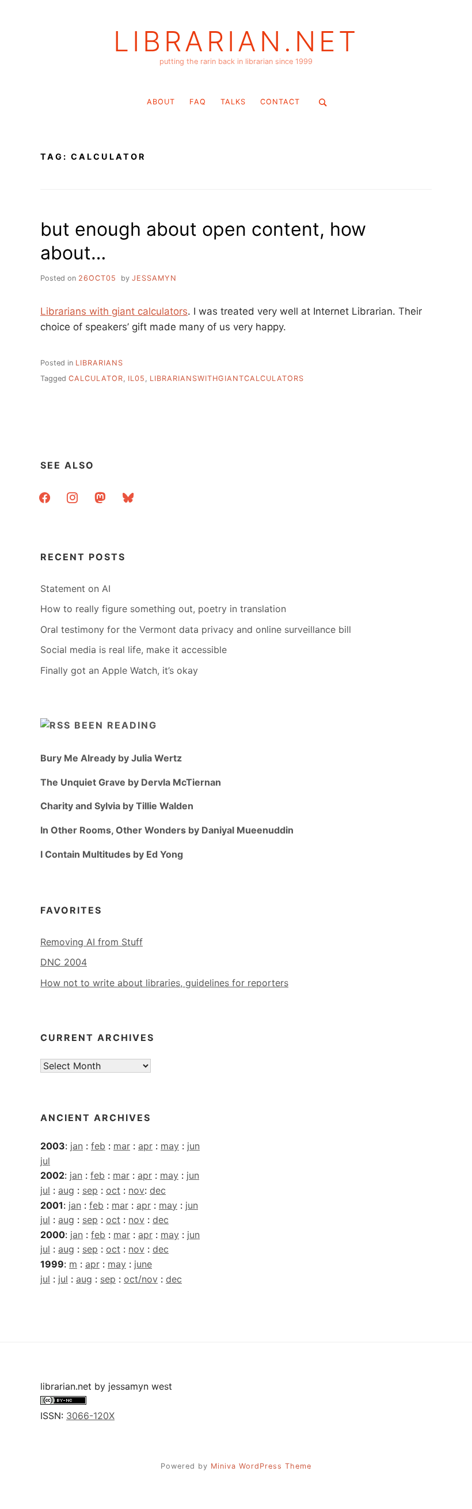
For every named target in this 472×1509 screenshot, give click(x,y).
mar (121, 1146)
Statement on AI (75, 588)
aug (66, 1190)
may (170, 1146)
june (143, 1264)
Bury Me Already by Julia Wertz (111, 758)
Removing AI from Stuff (91, 942)
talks (233, 101)
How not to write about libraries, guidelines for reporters (164, 983)
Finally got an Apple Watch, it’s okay (119, 670)
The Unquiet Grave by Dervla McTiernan (130, 782)
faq (197, 101)
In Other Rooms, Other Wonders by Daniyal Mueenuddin (167, 830)
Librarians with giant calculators (114, 311)
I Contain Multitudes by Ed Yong (111, 854)
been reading (115, 725)
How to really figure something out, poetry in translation (163, 608)
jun (193, 1146)
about (161, 101)
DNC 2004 (63, 962)
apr (145, 1146)
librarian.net (236, 41)
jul (45, 1161)
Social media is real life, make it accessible (133, 649)
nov (136, 1190)
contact (280, 101)
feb (98, 1146)
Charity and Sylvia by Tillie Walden (116, 806)
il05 (136, 378)
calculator (95, 378)
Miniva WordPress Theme (261, 1466)
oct (113, 1190)
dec (158, 1190)
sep (90, 1190)
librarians (99, 363)
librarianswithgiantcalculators (227, 378)
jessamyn (154, 278)
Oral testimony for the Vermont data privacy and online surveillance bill (195, 629)
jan (76, 1146)
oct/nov (141, 1279)
